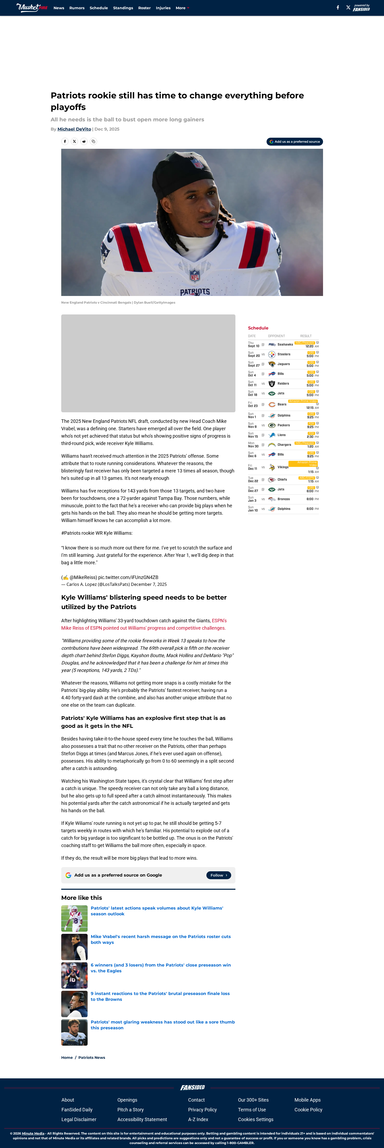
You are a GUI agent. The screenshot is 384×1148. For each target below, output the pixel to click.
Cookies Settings (255, 1119)
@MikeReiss (83, 577)
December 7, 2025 (149, 584)
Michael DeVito (74, 129)
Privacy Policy (202, 1109)
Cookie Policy (309, 1109)
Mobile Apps (308, 1100)
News (59, 8)
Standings (123, 8)
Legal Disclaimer (78, 1119)
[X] (348, 7)
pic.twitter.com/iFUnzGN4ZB (128, 577)
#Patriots (70, 533)
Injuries (163, 8)
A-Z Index (198, 1119)
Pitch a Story (130, 1109)
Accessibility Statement (142, 1119)
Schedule (99, 8)
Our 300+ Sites (253, 1100)
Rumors (76, 8)
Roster (144, 8)
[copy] (93, 141)
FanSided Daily (77, 1109)
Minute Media (33, 1133)
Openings (127, 1100)
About (67, 1100)
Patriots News (91, 1057)
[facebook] (338, 7)
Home (67, 1057)
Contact (196, 1100)
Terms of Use (252, 1109)
